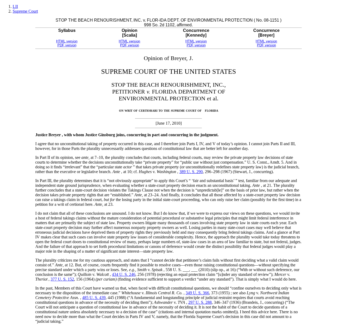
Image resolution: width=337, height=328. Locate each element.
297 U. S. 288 (200, 302)
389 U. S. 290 (191, 171)
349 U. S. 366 (197, 293)
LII (15, 6)
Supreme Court (25, 11)
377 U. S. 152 (62, 279)
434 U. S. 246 (123, 274)
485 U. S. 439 (94, 297)
